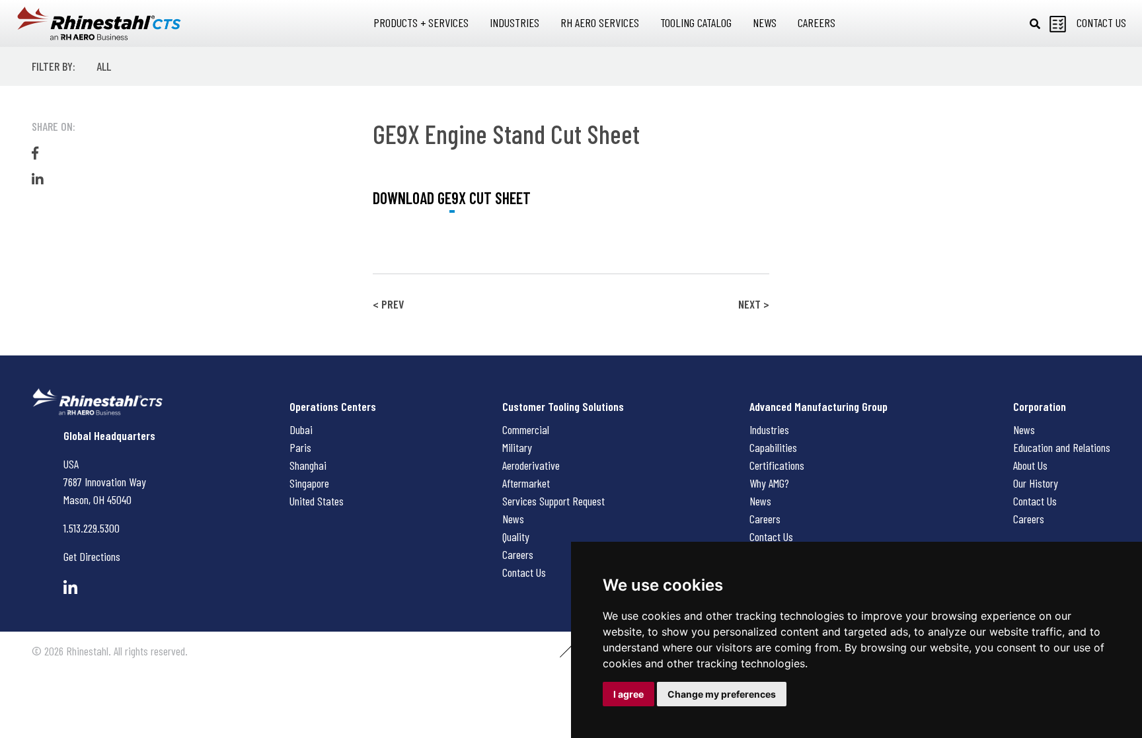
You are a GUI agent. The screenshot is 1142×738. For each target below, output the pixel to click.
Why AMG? (769, 483)
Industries (769, 429)
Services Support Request (553, 501)
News (513, 518)
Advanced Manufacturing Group (818, 406)
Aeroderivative (531, 465)
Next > (753, 304)
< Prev (388, 304)
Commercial (525, 429)
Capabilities (773, 447)
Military (517, 447)
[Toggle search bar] (1035, 23)
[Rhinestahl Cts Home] (99, 23)
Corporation (1039, 406)
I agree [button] (628, 694)
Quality (515, 536)
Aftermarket (526, 483)
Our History (1035, 483)
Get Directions (91, 556)
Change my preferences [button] (721, 694)
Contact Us (524, 572)
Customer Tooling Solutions (563, 406)
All (103, 66)
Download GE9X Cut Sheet (452, 197)
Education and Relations (1061, 447)
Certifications (776, 465)
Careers (517, 554)
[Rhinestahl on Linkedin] (70, 587)
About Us (1030, 465)
